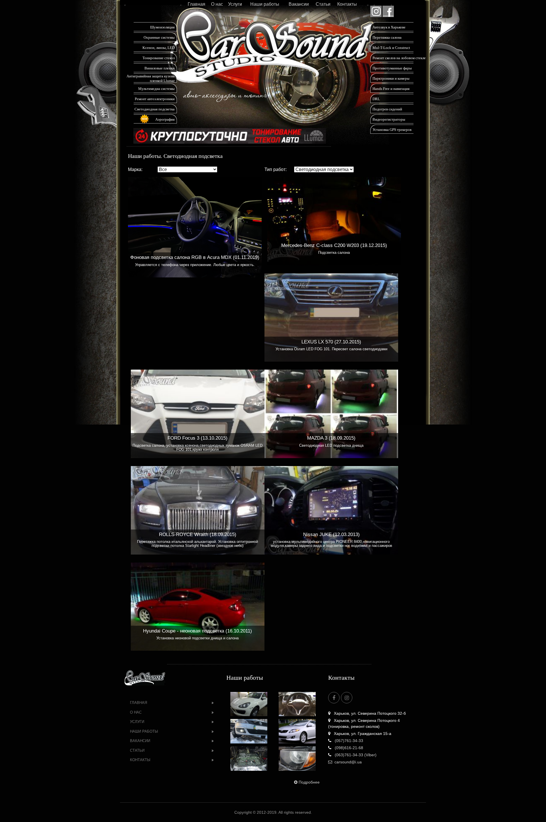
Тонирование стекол (158, 58)
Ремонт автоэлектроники (155, 99)
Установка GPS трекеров (392, 129)
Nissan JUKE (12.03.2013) (331, 534)
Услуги (235, 4)
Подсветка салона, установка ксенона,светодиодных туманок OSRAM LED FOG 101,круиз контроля (197, 448)
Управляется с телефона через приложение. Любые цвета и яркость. (195, 265)
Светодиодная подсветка (155, 109)
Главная (196, 4)
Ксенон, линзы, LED (158, 48)
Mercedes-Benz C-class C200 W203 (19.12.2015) (334, 245)
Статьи (323, 4)
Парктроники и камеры (391, 78)
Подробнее (309, 782)
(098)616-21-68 (348, 747)
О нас (217, 4)
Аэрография (165, 119)
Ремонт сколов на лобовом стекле (399, 58)
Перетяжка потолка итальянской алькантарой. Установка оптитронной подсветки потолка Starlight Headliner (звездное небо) (197, 544)
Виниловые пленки (159, 68)
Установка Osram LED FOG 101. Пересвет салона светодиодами (331, 349)
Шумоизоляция (162, 27)
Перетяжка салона (387, 37)
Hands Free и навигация (391, 88)
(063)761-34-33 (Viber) (355, 755)
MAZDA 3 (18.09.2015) (331, 438)
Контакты (347, 4)
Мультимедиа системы (156, 88)
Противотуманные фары (392, 68)
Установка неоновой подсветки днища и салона (197, 638)
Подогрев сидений (387, 109)
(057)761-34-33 (348, 740)
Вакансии (299, 4)
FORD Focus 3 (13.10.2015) (197, 438)
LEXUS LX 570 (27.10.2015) (331, 342)
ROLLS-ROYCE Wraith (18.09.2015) (197, 534)
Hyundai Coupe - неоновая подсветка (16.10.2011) (197, 631)
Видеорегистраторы (389, 119)
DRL (376, 99)
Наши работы (264, 4)
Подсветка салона (334, 253)
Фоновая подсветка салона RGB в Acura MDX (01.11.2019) (194, 257)
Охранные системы (159, 37)
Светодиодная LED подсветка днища (331, 446)
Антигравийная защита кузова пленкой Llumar (151, 78)
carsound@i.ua (348, 762)
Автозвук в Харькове (389, 27)
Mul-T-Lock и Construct (391, 48)
